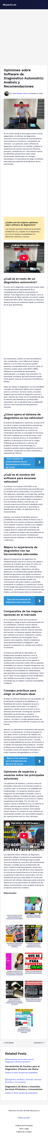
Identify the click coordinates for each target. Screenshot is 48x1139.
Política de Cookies (24, 1132)
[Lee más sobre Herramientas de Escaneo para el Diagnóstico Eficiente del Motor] (24, 1060)
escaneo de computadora (28, 1073)
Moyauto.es (9, 4)
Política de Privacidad (24, 1126)
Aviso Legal (24, 1129)
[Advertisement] (24, 34)
